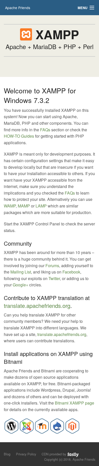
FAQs (45, 130)
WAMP (10, 206)
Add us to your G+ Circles (24, 448)
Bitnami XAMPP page (74, 403)
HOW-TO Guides (19, 136)
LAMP (41, 206)
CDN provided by (54, 454)
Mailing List (20, 272)
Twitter (54, 278)
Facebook (71, 272)
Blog (7, 454)
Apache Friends (17, 7)
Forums (52, 265)
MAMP (24, 206)
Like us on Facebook (15, 448)
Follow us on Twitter (7, 448)
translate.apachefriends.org (37, 305)
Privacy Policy (26, 454)
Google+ (20, 285)
